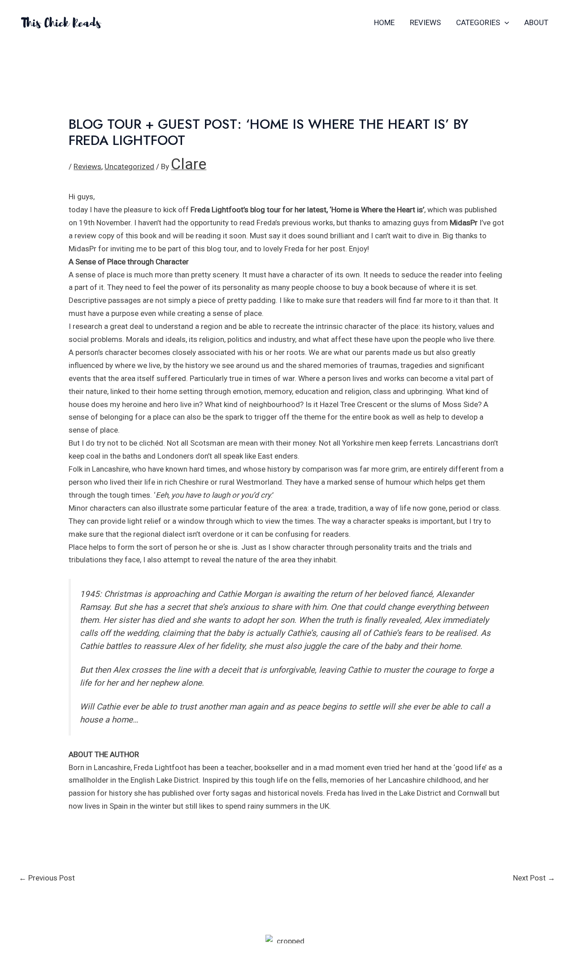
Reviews (425, 22)
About (536, 22)
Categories (478, 22)
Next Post (534, 877)
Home (384, 22)
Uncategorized (129, 166)
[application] (504, 22)
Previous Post (47, 877)
